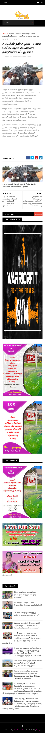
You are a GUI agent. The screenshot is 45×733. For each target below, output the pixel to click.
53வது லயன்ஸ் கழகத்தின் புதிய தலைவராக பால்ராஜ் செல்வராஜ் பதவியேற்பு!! (25, 594)
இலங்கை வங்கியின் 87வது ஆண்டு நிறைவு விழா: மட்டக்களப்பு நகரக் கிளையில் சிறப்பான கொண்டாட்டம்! (27, 625)
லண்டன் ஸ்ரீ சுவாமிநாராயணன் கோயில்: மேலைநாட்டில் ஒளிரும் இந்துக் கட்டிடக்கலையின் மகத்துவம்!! (28, 663)
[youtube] (41, 2)
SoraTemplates (19, 730)
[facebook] (38, 2)
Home (5, 33)
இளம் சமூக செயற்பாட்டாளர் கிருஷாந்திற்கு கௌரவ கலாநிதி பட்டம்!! (28, 603)
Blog (38, 730)
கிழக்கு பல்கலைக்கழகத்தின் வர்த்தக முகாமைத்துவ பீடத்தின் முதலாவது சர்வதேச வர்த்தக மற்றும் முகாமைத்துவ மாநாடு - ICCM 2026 (27, 652)
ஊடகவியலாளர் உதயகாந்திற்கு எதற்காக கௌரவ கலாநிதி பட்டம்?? (27, 614)
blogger (38, 214)
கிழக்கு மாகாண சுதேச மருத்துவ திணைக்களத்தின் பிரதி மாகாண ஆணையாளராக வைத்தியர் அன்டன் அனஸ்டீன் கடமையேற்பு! (27, 674)
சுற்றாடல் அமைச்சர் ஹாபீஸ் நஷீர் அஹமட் (22, 33)
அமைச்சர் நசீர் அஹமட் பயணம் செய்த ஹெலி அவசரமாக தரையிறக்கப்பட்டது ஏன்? (19, 185)
